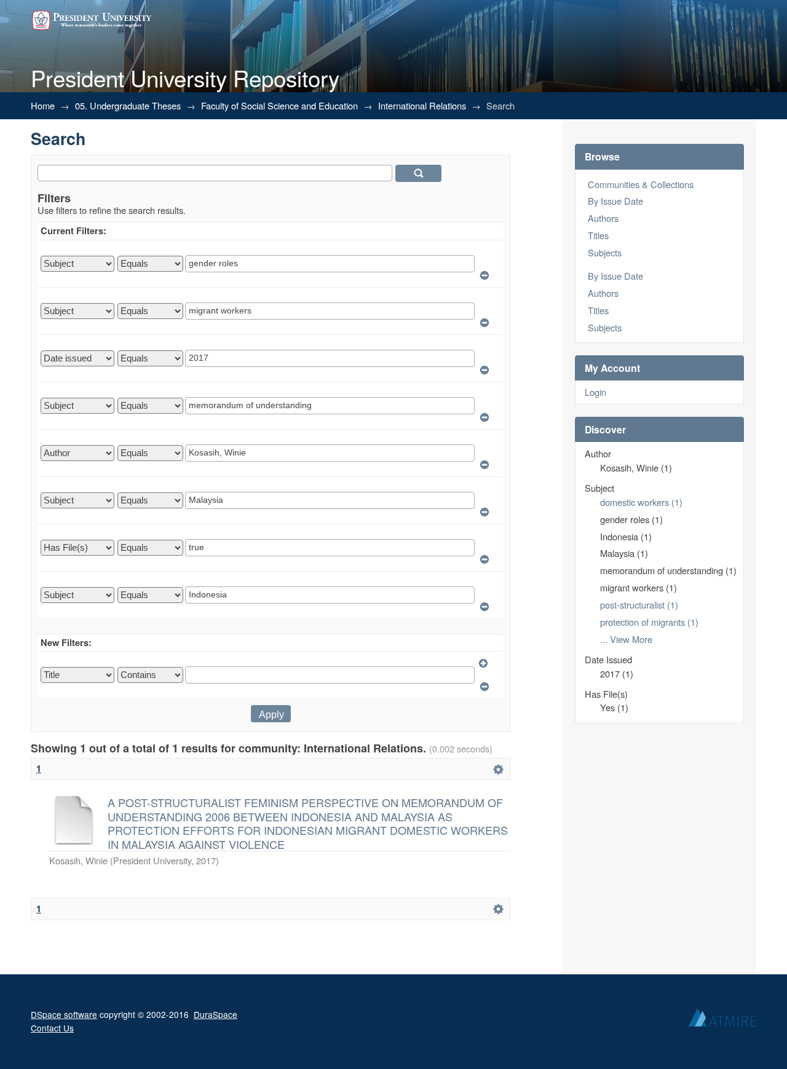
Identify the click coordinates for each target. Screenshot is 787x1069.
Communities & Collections (641, 184)
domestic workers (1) (641, 501)
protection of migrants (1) (649, 621)
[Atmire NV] (722, 1020)
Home (43, 105)
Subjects (605, 252)
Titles (598, 235)
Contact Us (52, 1028)
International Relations (422, 105)
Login (595, 391)
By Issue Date (615, 200)
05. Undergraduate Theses (128, 105)
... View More (626, 639)
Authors (603, 217)
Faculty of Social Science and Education (279, 105)
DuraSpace (215, 1014)
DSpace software (64, 1014)
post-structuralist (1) (639, 604)
